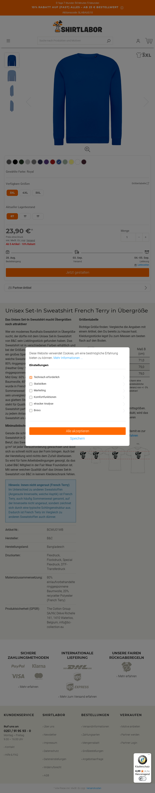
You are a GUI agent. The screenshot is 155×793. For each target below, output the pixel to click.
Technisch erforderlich (47, 377)
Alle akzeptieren (77, 431)
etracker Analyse (43, 403)
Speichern (77, 438)
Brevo (37, 410)
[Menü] (149, 755)
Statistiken (40, 383)
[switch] (142, 778)
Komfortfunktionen (45, 396)
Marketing (40, 390)
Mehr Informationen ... (68, 358)
